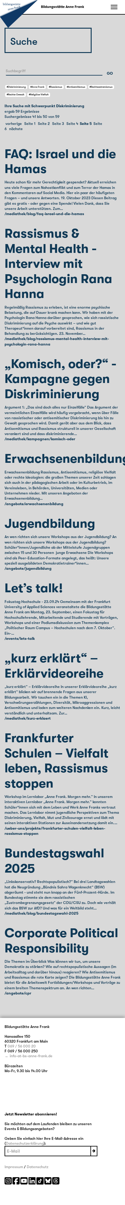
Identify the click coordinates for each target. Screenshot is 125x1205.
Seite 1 (29, 124)
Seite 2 (44, 124)
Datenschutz (37, 1167)
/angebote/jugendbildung (28, 568)
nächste (16, 129)
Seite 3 (58, 124)
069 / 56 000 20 (22, 1046)
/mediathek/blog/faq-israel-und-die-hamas (44, 214)
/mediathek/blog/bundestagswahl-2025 (42, 913)
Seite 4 (72, 124)
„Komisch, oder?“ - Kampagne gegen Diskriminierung (61, 379)
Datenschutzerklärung (25, 1143)
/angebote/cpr (18, 993)
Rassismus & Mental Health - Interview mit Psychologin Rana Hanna (58, 263)
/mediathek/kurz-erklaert (28, 718)
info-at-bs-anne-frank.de (31, 1056)
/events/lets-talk (20, 638)
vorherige (13, 124)
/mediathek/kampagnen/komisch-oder (40, 439)
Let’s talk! (34, 588)
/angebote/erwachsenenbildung (34, 504)
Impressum (14, 1167)
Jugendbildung (50, 523)
